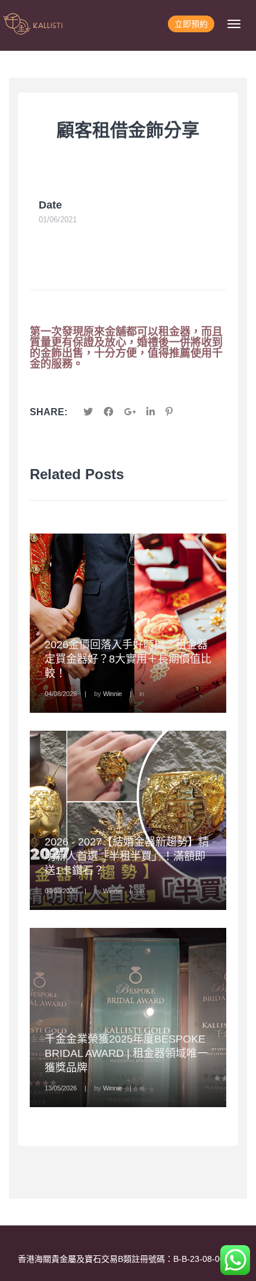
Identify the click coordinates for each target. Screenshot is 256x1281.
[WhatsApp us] (235, 1260)
